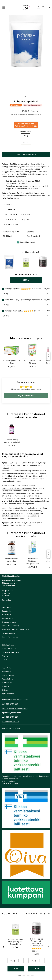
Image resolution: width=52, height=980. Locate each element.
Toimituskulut (22, 115)
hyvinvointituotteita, (38, 473)
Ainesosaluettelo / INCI (17, 220)
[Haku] (43, 7)
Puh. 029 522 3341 (10, 784)
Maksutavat (6, 615)
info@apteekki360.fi (10, 721)
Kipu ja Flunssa (8, 675)
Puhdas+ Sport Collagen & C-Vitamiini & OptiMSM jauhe (14, 311)
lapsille (5, 504)
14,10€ (36, 954)
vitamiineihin (32, 496)
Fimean (5, 779)
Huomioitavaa (11, 224)
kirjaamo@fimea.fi (9, 781)
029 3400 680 (12, 717)
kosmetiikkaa (25, 476)
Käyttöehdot (6, 607)
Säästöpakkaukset (9, 645)
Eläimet (4, 690)
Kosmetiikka (6, 668)
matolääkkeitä (35, 511)
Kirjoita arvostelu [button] (26, 395)
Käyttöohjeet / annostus (18, 215)
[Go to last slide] (3, 947)
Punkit (4, 660)
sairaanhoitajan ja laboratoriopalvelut (17, 488)
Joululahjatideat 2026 (10, 652)
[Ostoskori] (48, 7)
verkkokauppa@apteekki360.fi (14, 708)
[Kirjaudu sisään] (38, 7)
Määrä (26, 142)
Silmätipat (5, 686)
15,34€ (15, 947)
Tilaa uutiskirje (11, 728)
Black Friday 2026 (9, 649)
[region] (26, 947)
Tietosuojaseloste (9, 622)
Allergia (5, 656)
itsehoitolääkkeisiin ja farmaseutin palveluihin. (21, 471)
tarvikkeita (34, 513)
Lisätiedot (9, 210)
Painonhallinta (7, 679)
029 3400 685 (12, 704)
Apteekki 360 (7, 463)
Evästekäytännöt (8, 633)
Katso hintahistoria (28, 242)
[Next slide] (48, 947)
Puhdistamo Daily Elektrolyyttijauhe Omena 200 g (24, 300)
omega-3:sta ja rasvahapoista (14, 496)
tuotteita (22, 465)
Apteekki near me (8, 694)
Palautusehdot (7, 618)
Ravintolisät (6, 671)
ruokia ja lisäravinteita (11, 513)
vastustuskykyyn (41, 501)
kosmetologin (30, 485)
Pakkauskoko (25, 131)
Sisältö (8, 205)
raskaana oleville (15, 504)
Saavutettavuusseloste (10, 637)
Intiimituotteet (7, 683)
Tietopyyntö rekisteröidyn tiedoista (15, 629)
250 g (25, 136)
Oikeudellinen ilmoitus (10, 626)
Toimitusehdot (7, 611)
